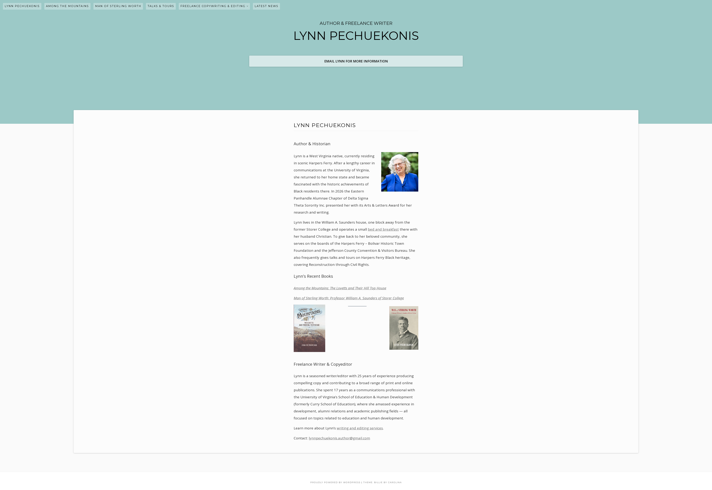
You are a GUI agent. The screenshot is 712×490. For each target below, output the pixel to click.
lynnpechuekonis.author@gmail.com (339, 438)
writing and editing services (360, 428)
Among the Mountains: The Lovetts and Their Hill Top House (340, 288)
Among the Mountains (67, 6)
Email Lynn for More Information (356, 61)
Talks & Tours (161, 6)
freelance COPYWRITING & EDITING (212, 6)
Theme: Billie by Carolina (382, 482)
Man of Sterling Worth (118, 6)
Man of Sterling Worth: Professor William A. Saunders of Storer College (349, 298)
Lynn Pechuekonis (22, 6)
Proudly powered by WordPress (335, 482)
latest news (266, 6)
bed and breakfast (383, 229)
